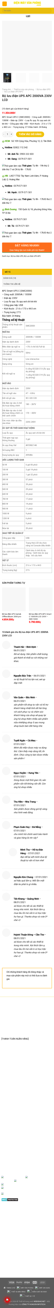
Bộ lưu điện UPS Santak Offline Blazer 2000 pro (11, 615)
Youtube (46, 1181)
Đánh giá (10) (9, 278)
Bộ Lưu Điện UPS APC (13, 92)
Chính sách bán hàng (14, 1108)
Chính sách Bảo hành (14, 1112)
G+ (26, 1184)
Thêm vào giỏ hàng (30, 134)
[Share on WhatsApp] (4, 262)
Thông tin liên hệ (11, 284)
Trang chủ (6, 89)
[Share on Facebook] (9, 262)
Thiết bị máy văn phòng (24, 89)
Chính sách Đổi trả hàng (16, 1117)
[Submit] (49, 10)
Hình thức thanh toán (14, 1126)
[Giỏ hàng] (49, 4)
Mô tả (7, 272)
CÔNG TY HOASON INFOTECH (33, 1304)
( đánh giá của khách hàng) (15, 109)
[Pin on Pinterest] (24, 262)
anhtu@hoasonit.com (15, 1032)
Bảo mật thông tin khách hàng (19, 1130)
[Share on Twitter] (14, 262)
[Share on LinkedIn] (29, 262)
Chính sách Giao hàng (15, 1121)
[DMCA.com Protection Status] (9, 1199)
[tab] (27, 272)
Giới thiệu (20, 1177)
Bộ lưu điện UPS (43, 89)
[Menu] (4, 4)
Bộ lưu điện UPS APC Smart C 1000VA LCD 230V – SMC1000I (40, 616)
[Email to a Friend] (19, 262)
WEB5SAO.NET (39, 1301)
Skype (30, 1188)
